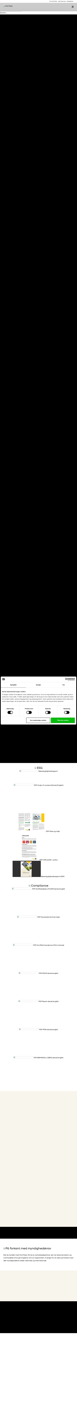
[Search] (11, 13)
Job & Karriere (62, 1)
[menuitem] (53, 1)
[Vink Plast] (7, 7)
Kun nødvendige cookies (38, 720)
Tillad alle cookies (63, 720)
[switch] (29, 712)
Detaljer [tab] (38, 685)
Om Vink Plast (53, 1)
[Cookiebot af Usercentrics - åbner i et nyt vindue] (66, 679)
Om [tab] (63, 685)
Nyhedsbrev (70, 1)
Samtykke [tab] (13, 685)
